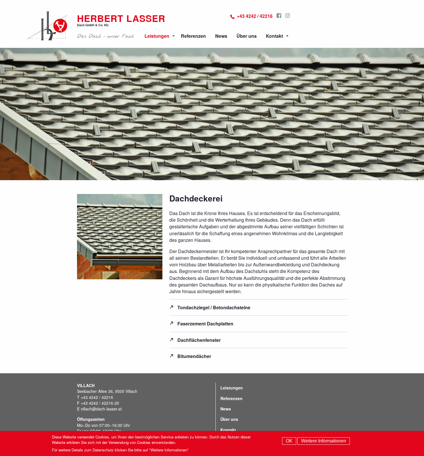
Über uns (247, 36)
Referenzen (193, 36)
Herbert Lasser (121, 18)
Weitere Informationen (323, 440)
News (221, 36)
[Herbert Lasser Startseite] (47, 26)
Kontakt (274, 36)
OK (289, 440)
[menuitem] (158, 36)
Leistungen (157, 36)
